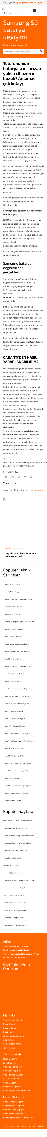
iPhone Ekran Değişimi (13, 1101)
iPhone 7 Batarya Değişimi (12, 636)
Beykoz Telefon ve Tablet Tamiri (14, 910)
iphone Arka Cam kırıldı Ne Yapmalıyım (17, 843)
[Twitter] (8, 968)
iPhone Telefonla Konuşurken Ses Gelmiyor (18, 835)
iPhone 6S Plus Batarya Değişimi (14, 629)
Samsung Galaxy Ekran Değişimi (18, 1117)
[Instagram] (12, 968)
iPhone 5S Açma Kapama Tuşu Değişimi (17, 763)
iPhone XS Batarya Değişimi (13, 659)
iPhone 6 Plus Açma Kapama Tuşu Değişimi (18, 666)
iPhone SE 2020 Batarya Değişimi (15, 748)
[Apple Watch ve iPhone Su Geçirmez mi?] (23, 521)
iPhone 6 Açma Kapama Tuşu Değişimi (16, 651)
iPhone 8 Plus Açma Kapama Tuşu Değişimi (18, 599)
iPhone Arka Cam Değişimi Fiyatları (15, 828)
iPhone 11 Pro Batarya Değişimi (14, 726)
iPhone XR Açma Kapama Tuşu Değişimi (17, 771)
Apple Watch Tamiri (12, 1043)
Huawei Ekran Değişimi (14, 1109)
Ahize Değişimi (10, 1082)
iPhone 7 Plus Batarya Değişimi (14, 718)
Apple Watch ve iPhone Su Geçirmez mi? (21, 555)
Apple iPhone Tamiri (12, 1020)
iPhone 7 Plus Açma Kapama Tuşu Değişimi (18, 741)
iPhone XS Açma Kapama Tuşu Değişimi (17, 793)
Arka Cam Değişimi (12, 1070)
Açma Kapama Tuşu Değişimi (16, 1090)
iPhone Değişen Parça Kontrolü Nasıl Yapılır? (19, 880)
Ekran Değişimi (10, 1058)
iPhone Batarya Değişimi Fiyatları (15, 925)
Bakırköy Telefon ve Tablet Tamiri (15, 895)
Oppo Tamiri (8, 1031)
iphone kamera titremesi (12, 858)
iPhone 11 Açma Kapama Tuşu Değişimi (17, 696)
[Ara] (41, 51)
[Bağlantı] (10, 10)
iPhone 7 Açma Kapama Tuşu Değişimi (16, 733)
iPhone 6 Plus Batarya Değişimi (14, 674)
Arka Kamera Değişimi (13, 1074)
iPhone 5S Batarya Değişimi (13, 711)
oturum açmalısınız (34, 490)
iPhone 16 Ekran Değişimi (12, 592)
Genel (9, 548)
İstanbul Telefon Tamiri (11, 865)
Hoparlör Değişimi (11, 1086)
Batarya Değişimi (11, 1078)
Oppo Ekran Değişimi (13, 1113)
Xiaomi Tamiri (9, 1024)
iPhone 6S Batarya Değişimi (13, 681)
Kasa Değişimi (9, 1062)
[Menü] (38, 10)
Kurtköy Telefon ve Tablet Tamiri (14, 903)
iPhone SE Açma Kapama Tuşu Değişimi (17, 786)
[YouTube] (16, 968)
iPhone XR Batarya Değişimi (13, 607)
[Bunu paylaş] (12, 477)
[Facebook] (4, 968)
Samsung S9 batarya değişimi (20, 29)
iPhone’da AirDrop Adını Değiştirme (15, 888)
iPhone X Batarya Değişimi (12, 584)
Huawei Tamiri (10, 1028)
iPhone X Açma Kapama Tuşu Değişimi (16, 644)
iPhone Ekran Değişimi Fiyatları (14, 917)
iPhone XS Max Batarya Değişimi (14, 756)
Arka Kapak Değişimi (12, 1066)
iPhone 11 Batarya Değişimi (12, 778)
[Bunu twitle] (19, 477)
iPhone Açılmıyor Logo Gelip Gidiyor (16, 850)
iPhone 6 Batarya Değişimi (12, 800)
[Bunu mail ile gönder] (6, 477)
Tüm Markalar (9, 1047)
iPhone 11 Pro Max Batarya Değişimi (16, 704)
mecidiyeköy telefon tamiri (12, 873)
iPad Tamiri (8, 1039)
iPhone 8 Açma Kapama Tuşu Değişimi (16, 689)
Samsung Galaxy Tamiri (14, 1036)
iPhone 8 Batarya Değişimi (12, 614)
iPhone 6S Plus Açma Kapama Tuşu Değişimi (19, 621)
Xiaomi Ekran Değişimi (13, 1105)
